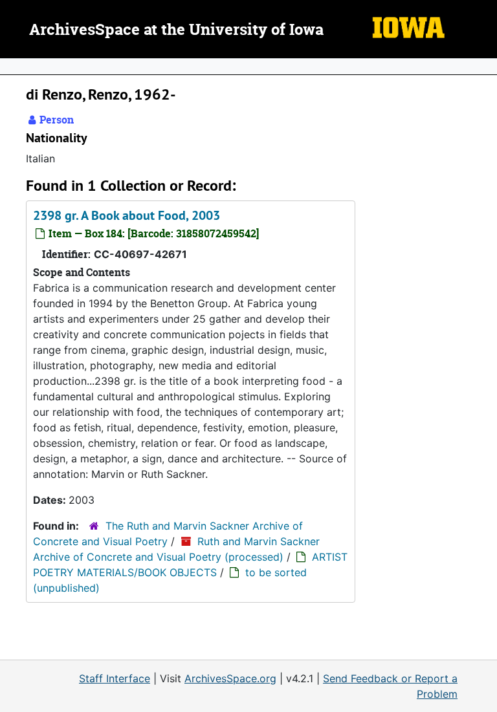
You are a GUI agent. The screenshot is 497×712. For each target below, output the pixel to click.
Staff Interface (114, 678)
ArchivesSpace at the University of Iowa (176, 30)
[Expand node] (484, 66)
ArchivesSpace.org (230, 678)
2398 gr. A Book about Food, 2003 (126, 215)
